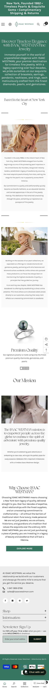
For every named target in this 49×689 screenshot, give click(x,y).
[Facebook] (5, 600)
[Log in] (10, 24)
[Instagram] (12, 600)
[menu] (3, 24)
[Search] (38, 24)
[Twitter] (27, 600)
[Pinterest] (19, 600)
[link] (24, 138)
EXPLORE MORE (24, 548)
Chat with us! (36, 672)
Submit (37, 639)
